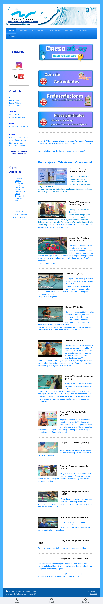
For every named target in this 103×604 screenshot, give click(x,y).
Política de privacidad (19, 214)
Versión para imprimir (16, 592)
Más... (17, 200)
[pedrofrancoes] (19, 77)
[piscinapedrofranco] (18, 65)
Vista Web (93, 594)
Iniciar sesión (92, 591)
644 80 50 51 (14, 117)
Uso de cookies (19, 217)
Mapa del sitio (30, 592)
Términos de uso (19, 211)
